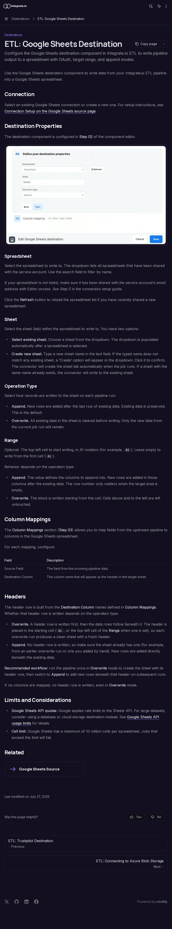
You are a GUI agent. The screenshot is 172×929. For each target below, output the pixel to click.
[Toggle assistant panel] (159, 6)
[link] (44, 769)
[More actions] (166, 6)
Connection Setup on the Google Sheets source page (50, 111)
